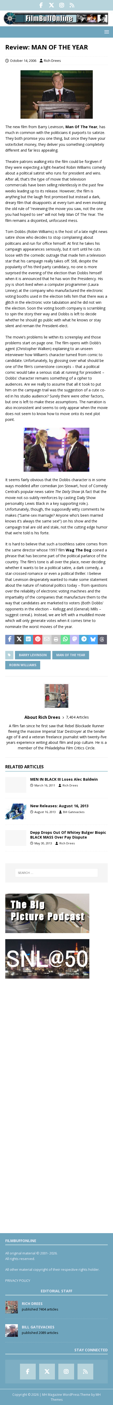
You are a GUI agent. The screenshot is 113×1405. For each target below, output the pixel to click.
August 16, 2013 (45, 812)
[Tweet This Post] (19, 639)
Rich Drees (52, 60)
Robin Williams (22, 665)
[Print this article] (56, 639)
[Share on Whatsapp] (65, 639)
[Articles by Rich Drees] (11, 1310)
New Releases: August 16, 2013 (59, 805)
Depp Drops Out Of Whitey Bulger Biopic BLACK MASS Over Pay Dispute (68, 835)
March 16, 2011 (44, 785)
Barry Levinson (33, 655)
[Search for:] (57, 872)
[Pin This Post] (37, 639)
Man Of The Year (70, 655)
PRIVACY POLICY (17, 1280)
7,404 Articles (77, 717)
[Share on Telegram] (83, 639)
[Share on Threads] (102, 639)
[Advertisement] (56, 1041)
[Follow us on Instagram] (61, 5)
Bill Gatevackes (73, 812)
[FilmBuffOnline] (56, 23)
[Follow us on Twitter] (51, 5)
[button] (106, 32)
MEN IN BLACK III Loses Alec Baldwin (64, 779)
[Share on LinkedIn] (28, 639)
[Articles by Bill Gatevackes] (11, 1334)
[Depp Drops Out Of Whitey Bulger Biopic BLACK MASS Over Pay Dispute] (15, 838)
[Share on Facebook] (9, 639)
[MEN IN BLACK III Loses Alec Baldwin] (15, 785)
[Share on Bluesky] (93, 639)
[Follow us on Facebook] (41, 5)
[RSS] (71, 5)
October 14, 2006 (23, 60)
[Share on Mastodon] (74, 639)
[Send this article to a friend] (47, 639)
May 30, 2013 (43, 843)
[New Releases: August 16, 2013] (15, 811)
